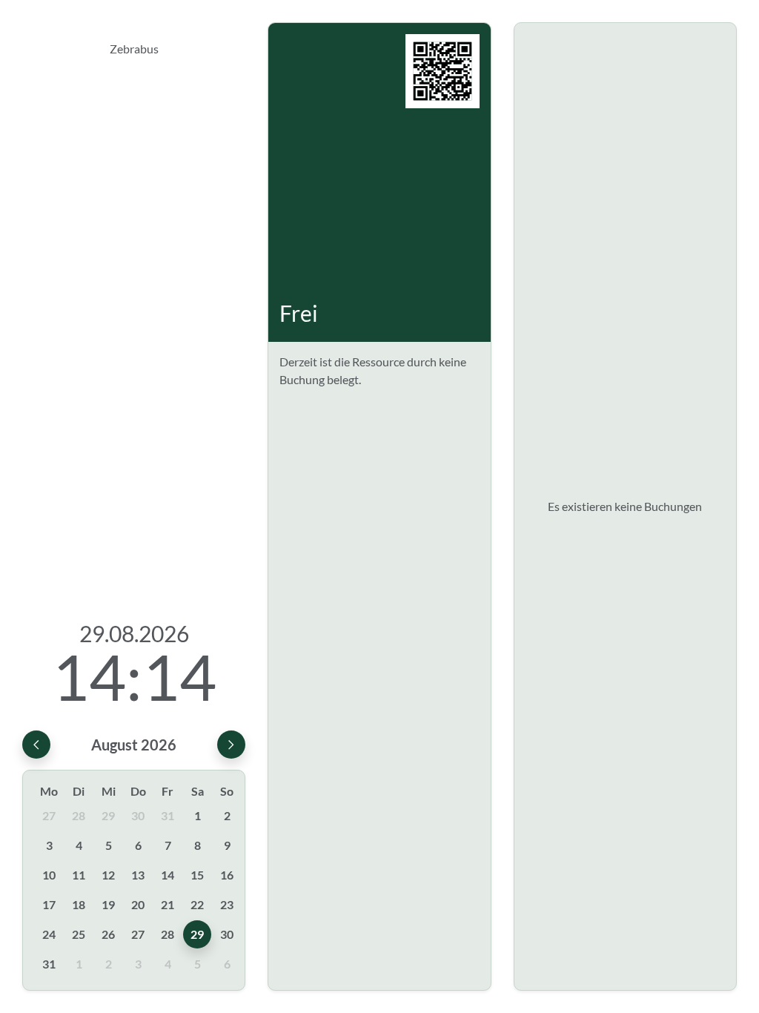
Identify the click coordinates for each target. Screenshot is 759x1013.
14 (167, 875)
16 (226, 875)
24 (49, 934)
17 (49, 904)
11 (78, 875)
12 (108, 875)
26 (108, 934)
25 (78, 934)
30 (138, 815)
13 (138, 875)
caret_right (231, 744)
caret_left (36, 744)
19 (108, 904)
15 (197, 875)
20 (138, 904)
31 (167, 815)
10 (49, 875)
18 (78, 904)
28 (78, 815)
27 (49, 815)
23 (226, 904)
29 (108, 815)
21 (167, 904)
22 (197, 904)
